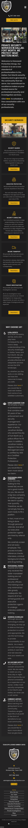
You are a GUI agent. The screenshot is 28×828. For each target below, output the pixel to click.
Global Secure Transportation (14, 808)
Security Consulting (14, 806)
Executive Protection (14, 804)
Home (14, 790)
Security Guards (14, 801)
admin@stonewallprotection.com (14, 780)
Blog (14, 813)
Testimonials (14, 797)
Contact (14, 815)
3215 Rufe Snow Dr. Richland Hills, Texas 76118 (14, 769)
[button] (14, 16)
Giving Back (14, 799)
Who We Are (14, 792)
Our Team (14, 794)
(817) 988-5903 (14, 775)
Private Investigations (14, 811)
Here (8, 99)
